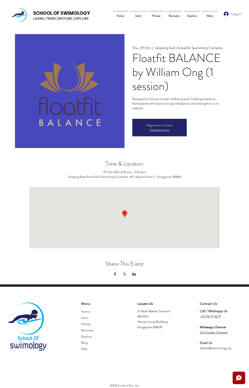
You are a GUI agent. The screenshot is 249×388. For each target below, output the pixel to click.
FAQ (84, 349)
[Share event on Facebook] (115, 274)
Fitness (86, 324)
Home (85, 311)
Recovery (87, 330)
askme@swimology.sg (215, 348)
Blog (84, 343)
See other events (159, 130)
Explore (86, 336)
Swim (85, 318)
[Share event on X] (124, 274)
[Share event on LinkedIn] (134, 274)
